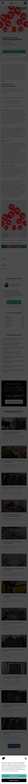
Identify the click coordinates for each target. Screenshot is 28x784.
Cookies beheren (14, 780)
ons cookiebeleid (5, 770)
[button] (25, 758)
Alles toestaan (14, 776)
